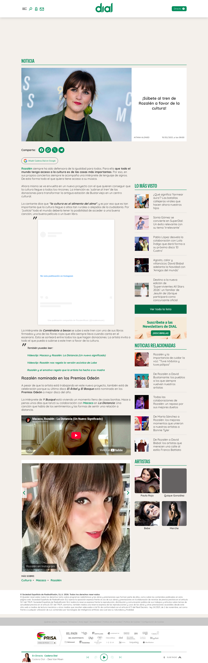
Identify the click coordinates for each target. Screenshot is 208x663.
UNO (91, 638)
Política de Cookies (132, 622)
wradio (99, 638)
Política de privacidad (112, 622)
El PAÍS (71, 633)
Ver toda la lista (160, 309)
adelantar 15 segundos (112, 657)
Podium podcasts (97, 642)
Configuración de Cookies (153, 622)
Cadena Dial (120, 638)
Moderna (83, 642)
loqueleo (134, 642)
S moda (121, 642)
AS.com (135, 633)
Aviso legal (83, 622)
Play (104, 657)
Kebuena (152, 638)
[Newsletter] (42, 9)
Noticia (27, 61)
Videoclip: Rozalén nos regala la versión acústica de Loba (62, 362)
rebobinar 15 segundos (96, 657)
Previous (24, 493)
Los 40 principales (85, 633)
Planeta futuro (141, 638)
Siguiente (120, 657)
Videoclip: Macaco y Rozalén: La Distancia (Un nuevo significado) (66, 355)
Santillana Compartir (113, 633)
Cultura (26, 580)
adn (144, 633)
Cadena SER (125, 633)
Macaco (41, 580)
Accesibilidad (95, 622)
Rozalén (56, 580)
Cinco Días (110, 638)
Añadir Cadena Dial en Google (42, 161)
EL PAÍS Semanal (131, 638)
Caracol (154, 633)
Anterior (87, 657)
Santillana (98, 633)
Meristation (147, 642)
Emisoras (73, 622)
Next (127, 493)
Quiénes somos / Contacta (55, 622)
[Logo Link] (104, 7)
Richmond (70, 642)
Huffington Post (75, 638)
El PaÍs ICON (110, 642)
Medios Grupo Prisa (46, 642)
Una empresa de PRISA (46, 636)
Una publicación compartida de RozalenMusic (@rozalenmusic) (76, 320)
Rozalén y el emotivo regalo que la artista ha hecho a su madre (66, 370)
